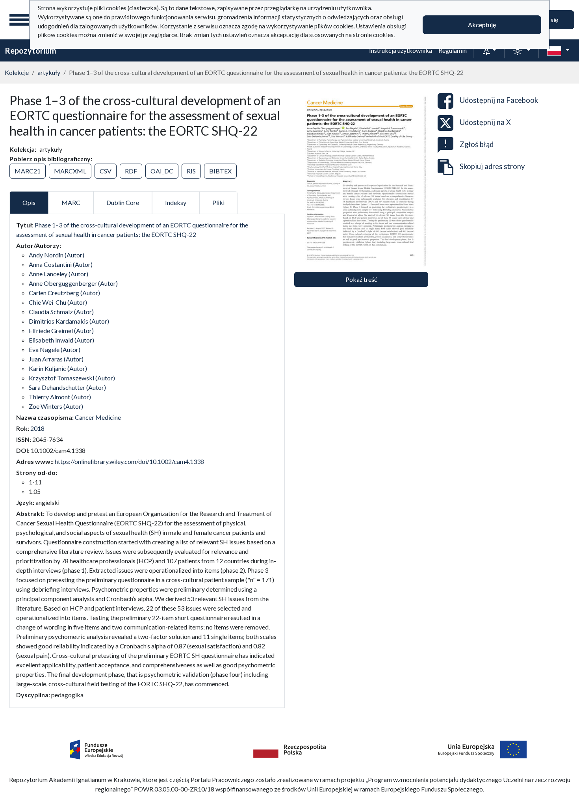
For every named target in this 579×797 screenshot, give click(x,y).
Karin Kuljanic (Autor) (58, 368)
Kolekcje (17, 72)
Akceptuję (482, 24)
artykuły (48, 72)
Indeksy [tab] (175, 202)
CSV (105, 171)
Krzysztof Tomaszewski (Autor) (72, 378)
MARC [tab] (70, 202)
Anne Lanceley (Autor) (58, 273)
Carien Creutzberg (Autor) (64, 292)
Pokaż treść (361, 279)
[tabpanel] (147, 460)
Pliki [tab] (218, 202)
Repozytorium (30, 50)
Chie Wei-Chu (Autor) (58, 302)
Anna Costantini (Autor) (61, 264)
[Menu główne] (19, 19)
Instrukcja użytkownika (400, 50)
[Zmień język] (558, 50)
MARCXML (70, 171)
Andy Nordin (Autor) (56, 255)
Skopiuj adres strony (492, 166)
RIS (191, 171)
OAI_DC (161, 171)
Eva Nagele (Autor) (54, 349)
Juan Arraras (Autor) (56, 359)
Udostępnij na (499, 100)
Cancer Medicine (98, 417)
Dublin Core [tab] (122, 202)
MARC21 (28, 171)
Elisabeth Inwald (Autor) (61, 340)
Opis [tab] (28, 202)
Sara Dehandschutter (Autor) (67, 387)
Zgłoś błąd (477, 144)
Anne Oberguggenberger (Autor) (73, 283)
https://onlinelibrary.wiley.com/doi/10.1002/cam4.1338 (129, 461)
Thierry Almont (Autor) (60, 396)
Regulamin (452, 50)
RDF (131, 171)
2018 (37, 428)
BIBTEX (220, 171)
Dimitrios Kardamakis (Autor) (69, 321)
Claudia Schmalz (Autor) (61, 311)
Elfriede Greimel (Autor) (61, 330)
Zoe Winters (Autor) (56, 406)
